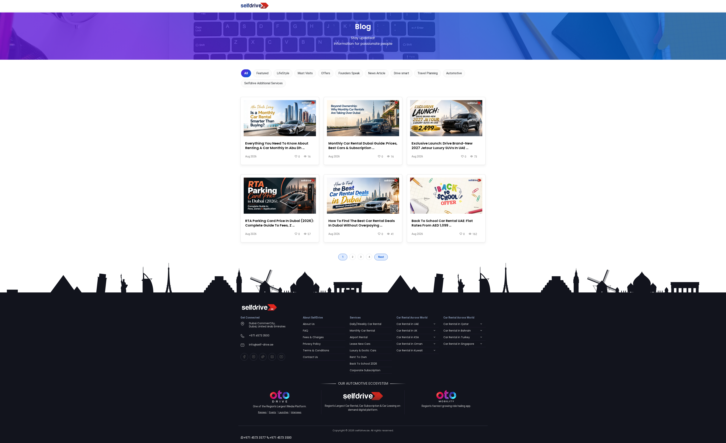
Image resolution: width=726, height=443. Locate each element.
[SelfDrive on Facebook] (244, 357)
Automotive (454, 73)
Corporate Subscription (365, 370)
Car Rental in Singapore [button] (458, 344)
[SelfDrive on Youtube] (281, 357)
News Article (376, 73)
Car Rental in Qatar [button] (456, 324)
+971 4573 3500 (259, 335)
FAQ (305, 330)
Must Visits (305, 73)
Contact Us (310, 357)
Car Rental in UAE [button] (407, 324)
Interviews (296, 412)
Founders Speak (349, 73)
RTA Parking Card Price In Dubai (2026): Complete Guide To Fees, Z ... (279, 223)
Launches (283, 412)
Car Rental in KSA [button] (407, 337)
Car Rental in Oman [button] (409, 344)
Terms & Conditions (316, 350)
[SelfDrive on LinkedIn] (272, 357)
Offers (325, 73)
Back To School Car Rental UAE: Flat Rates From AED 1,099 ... (442, 223)
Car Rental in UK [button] (406, 330)
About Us (309, 324)
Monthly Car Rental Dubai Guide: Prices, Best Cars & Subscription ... (362, 145)
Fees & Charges (313, 337)
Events (272, 412)
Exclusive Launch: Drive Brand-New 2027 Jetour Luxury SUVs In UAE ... (442, 145)
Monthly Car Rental (362, 330)
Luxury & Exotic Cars (363, 350)
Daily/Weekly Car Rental (365, 324)
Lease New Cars (360, 344)
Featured (262, 73)
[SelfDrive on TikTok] (263, 357)
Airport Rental (359, 337)
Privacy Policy (312, 344)
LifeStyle (283, 73)
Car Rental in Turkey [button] (456, 337)
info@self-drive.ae (261, 344)
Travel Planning (427, 73)
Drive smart (401, 73)
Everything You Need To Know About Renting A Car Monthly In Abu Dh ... (276, 145)
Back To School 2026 (363, 364)
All (246, 73)
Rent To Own (358, 357)
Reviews (262, 412)
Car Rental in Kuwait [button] (409, 350)
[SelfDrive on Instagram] (253, 357)
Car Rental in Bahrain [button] (457, 330)
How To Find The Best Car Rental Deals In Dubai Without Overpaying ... (361, 223)
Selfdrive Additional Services (263, 83)
